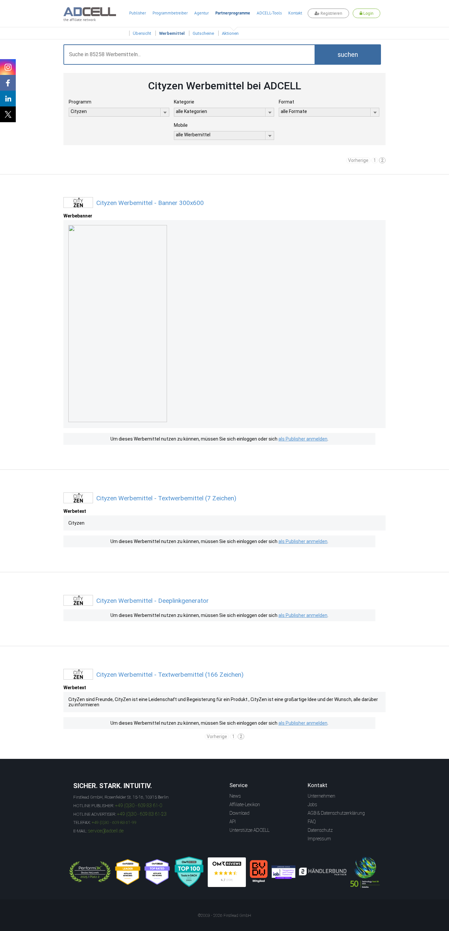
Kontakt (295, 13)
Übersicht (142, 33)
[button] (348, 54)
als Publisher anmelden (302, 439)
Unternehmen (321, 796)
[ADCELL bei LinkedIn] (8, 98)
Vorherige (358, 160)
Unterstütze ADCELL (249, 830)
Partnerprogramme (232, 13)
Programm (80, 101)
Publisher (137, 13)
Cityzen (76, 523)
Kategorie (184, 101)
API (232, 821)
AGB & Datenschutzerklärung (336, 813)
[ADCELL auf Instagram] (8, 67)
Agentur (201, 13)
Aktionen (230, 33)
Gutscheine (203, 33)
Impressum (319, 838)
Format (286, 101)
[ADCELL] (227, 872)
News (235, 796)
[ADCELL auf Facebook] (8, 83)
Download (239, 813)
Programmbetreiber (170, 13)
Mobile (181, 125)
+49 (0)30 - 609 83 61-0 (138, 805)
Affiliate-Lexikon (244, 804)
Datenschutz (320, 830)
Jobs (312, 804)
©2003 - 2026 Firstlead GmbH (224, 915)
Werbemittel (172, 33)
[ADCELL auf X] (8, 114)
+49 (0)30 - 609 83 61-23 (142, 814)
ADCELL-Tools (269, 13)
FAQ (312, 821)
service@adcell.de (106, 830)
